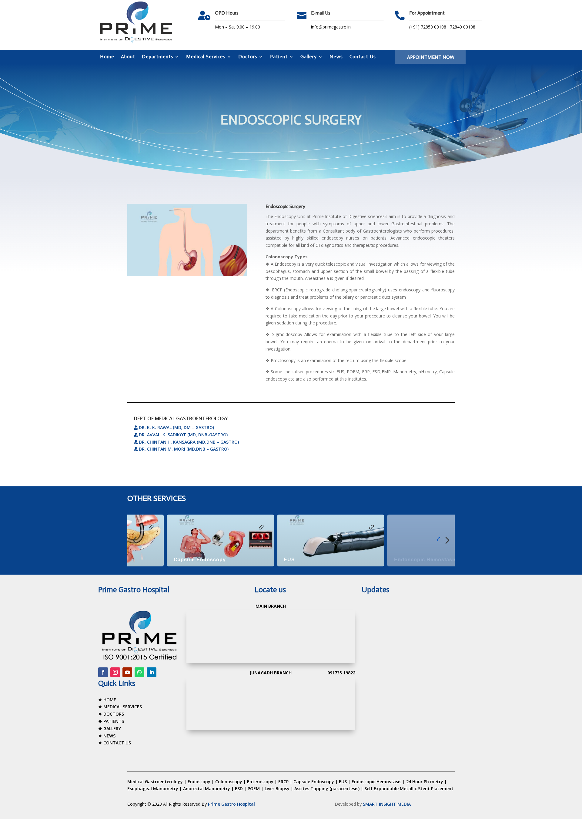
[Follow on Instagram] (115, 672)
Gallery (308, 57)
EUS (250, 559)
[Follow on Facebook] (103, 672)
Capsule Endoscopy (160, 559)
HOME (109, 700)
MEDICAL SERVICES (122, 707)
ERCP (283, 781)
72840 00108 (462, 27)
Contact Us (363, 57)
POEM (254, 788)
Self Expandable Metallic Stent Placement (408, 788)
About (128, 57)
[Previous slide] (134, 540)
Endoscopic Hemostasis (386, 559)
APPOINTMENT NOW (430, 57)
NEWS (109, 736)
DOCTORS (113, 714)
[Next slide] (447, 540)
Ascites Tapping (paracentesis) (327, 788)
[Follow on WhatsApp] (139, 672)
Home (107, 57)
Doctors (247, 57)
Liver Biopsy (277, 788)
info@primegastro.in (331, 27)
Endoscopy (199, 781)
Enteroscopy (260, 781)
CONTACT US (117, 743)
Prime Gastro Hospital (231, 804)
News (336, 57)
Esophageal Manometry (152, 788)
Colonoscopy (228, 781)
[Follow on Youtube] (127, 672)
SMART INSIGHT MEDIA (387, 804)
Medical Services (206, 57)
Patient (279, 57)
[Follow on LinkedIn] (151, 672)
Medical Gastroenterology (155, 781)
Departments (157, 57)
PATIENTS (113, 721)
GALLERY (112, 728)
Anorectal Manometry (206, 788)
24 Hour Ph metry (424, 781)
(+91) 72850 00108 (428, 27)
